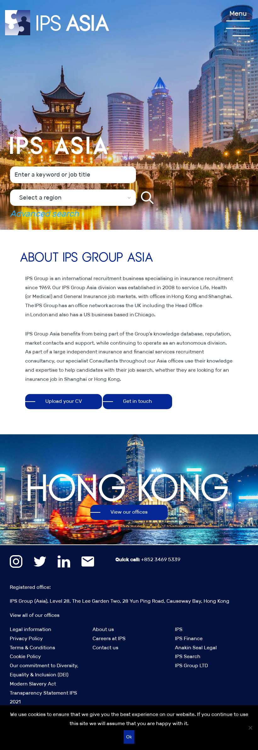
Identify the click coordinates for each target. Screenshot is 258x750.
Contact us (105, 648)
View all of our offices (34, 615)
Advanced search (44, 214)
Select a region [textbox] (40, 197)
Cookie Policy (25, 656)
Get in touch (137, 401)
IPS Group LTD (191, 665)
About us (103, 629)
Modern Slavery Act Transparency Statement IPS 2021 (43, 693)
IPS (178, 629)
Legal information (30, 629)
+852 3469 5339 (147, 559)
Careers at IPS (109, 638)
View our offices (129, 512)
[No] (250, 728)
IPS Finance (189, 638)
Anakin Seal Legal (196, 648)
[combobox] (73, 197)
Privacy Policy (26, 638)
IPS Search (187, 656)
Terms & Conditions (32, 648)
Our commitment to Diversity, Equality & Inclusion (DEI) (44, 670)
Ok (129, 736)
